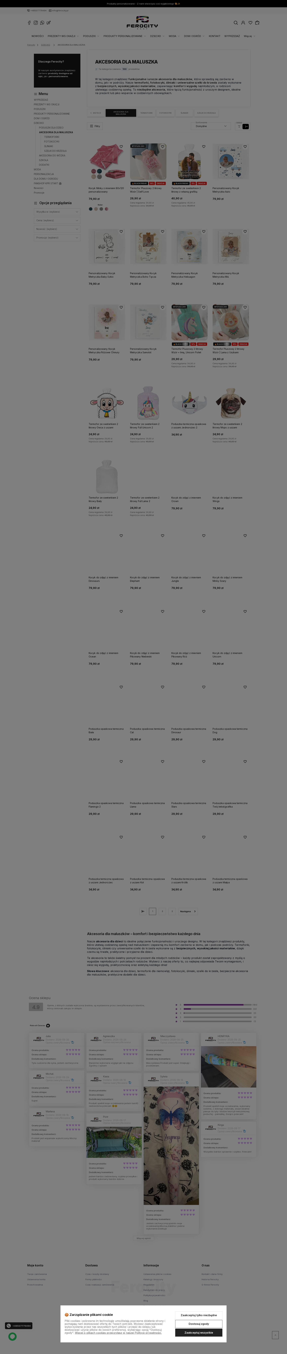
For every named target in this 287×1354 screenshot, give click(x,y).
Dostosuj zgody (199, 1323)
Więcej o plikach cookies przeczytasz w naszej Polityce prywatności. (118, 1332)
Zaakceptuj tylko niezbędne (199, 1315)
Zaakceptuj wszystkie (199, 1332)
